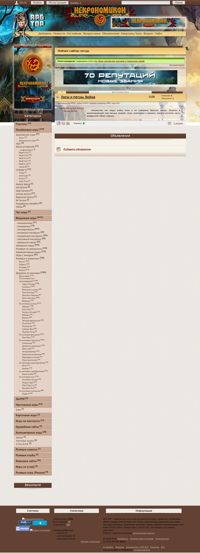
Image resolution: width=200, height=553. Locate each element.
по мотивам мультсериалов (32, 363)
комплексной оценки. (144, 533)
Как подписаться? (177, 65)
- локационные (24, 223)
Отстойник (74, 33)
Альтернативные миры (28, 252)
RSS (163, 547)
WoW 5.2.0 (23, 164)
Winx (24, 366)
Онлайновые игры (27, 130)
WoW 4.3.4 (23, 158)
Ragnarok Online (25, 197)
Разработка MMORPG (27, 203)
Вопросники (91, 33)
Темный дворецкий (31, 321)
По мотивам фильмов (29, 335)
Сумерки (26, 287)
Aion (18, 143)
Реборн (25, 315)
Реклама (154, 547)
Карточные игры (26, 415)
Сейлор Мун (27, 329)
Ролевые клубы (25, 455)
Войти (37, 2)
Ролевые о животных (27, 258)
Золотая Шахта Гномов (142, 539)
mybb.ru (80, 103)
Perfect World (23, 184)
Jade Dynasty (23, 190)
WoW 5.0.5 (23, 161)
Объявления (110, 33)
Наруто (25, 307)
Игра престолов (29, 360)
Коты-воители (28, 298)
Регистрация (57, 2)
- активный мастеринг (28, 233)
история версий (142, 550)
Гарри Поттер (28, 284)
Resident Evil (28, 388)
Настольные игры (27, 405)
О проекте (108, 547)
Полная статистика (90, 541)
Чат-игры (21, 212)
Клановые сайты (26, 461)
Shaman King (28, 332)
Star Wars (26, 337)
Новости (59, 33)
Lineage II (21, 170)
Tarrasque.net (162, 539)
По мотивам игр (26, 377)
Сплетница (27, 343)
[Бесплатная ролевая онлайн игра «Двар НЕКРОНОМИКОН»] (148, 27)
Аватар (25, 368)
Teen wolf (26, 349)
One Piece (26, 323)
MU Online (21, 187)
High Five (23, 181)
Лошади (23, 267)
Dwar (21, 138)
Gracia (22, 178)
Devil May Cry (28, 385)
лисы (114, 103)
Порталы (21, 124)
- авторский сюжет (26, 242)
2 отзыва (178, 123)
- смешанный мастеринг (29, 236)
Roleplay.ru (123, 539)
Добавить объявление (77, 149)
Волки (22, 262)
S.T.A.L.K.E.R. (22, 444)
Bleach (25, 318)
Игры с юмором (24, 255)
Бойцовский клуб (27, 141)
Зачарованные (29, 352)
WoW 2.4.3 (23, 153)
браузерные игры (25, 135)
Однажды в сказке (30, 357)
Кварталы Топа (131, 33)
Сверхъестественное (31, 354)
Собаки (22, 264)
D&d (18, 410)
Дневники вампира (31, 346)
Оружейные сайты (27, 427)
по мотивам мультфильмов (31, 371)
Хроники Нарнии (30, 295)
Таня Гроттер (28, 292)
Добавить (45, 33)
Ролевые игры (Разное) (30, 473)
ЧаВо (158, 33)
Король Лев (27, 374)
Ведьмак (26, 301)
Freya (21, 173)
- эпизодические (25, 229)
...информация (26, 150)
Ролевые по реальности (29, 249)
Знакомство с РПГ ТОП (137, 547)
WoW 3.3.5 (23, 155)
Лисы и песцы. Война (78, 97)
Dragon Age (27, 382)
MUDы (19, 207)
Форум (148, 33)
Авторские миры (25, 245)
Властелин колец (30, 290)
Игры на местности (28, 421)
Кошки (22, 270)
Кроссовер (24, 276)
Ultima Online (23, 194)
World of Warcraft (25, 147)
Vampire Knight (29, 312)
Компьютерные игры (29, 433)
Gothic (19, 437)
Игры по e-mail (25, 467)
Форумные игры (63, 103)
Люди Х (25, 394)
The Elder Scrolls (30, 380)
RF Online (21, 200)
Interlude (23, 176)
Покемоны (27, 326)
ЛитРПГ (20, 399)
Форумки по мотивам (28, 273)
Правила (119, 547)
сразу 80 (23, 167)
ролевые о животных (97, 103)
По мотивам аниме (28, 304)
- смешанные (23, 226)
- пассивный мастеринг (28, 239)
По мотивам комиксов (29, 391)
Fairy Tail (26, 309)
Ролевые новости (26, 450)
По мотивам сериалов (29, 340)
